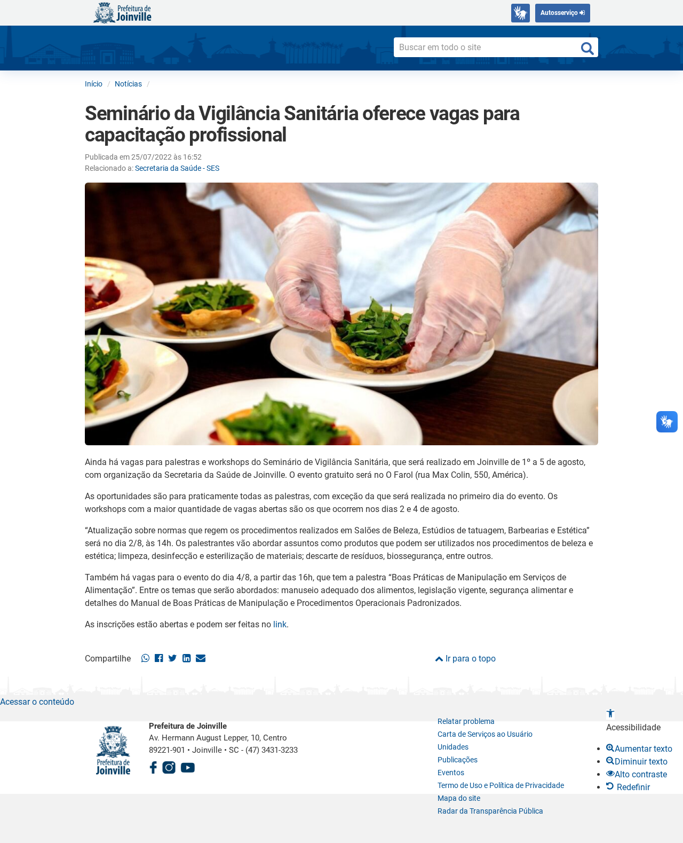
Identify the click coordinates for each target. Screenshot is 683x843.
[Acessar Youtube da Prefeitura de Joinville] (187, 766)
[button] (610, 715)
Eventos (451, 772)
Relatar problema (466, 721)
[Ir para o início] (122, 12)
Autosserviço (560, 13)
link (280, 624)
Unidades (453, 747)
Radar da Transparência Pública (490, 811)
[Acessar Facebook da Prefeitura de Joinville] (153, 766)
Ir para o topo (469, 658)
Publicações (458, 759)
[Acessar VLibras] (520, 13)
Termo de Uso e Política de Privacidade (501, 785)
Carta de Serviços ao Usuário (485, 734)
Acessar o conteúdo (37, 702)
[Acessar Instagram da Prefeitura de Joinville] (168, 766)
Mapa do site (459, 798)
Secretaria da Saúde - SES (177, 168)
